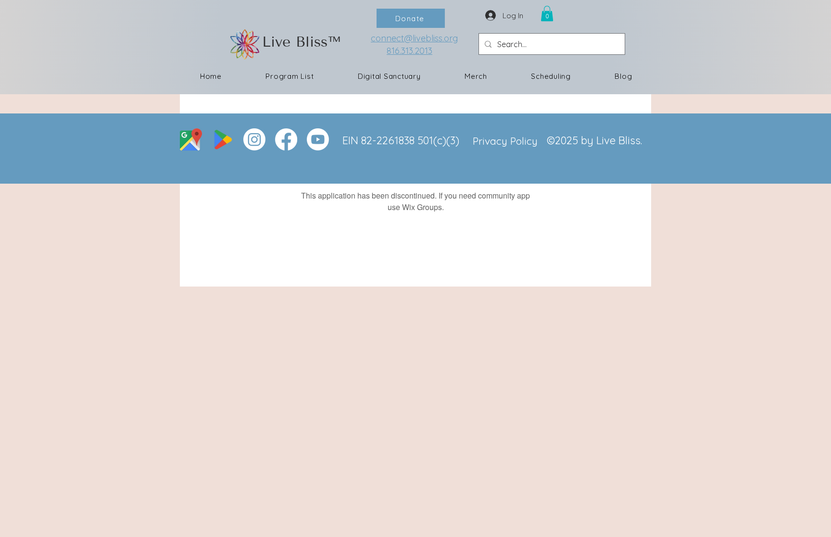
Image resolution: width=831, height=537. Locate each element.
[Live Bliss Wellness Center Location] (191, 139)
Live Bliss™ (301, 41)
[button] (547, 13)
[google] (223, 139)
